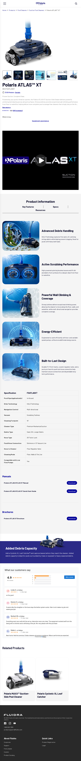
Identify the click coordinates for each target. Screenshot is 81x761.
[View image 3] (29, 75)
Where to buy (6, 117)
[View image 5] (51, 75)
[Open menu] (4, 3)
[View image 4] (40, 75)
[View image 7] (73, 75)
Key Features (28, 207)
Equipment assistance (40, 121)
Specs (55, 207)
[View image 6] (62, 75)
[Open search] (76, 3)
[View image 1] (7, 75)
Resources (40, 210)
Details (17, 92)
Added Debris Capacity (21, 548)
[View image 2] (18, 75)
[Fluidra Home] (41, 3)
